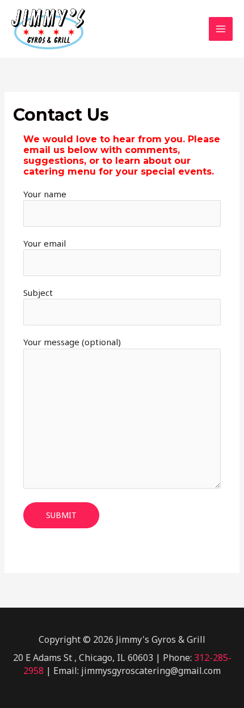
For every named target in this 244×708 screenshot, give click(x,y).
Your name (44, 194)
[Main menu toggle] (221, 29)
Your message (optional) (72, 341)
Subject (38, 292)
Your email (44, 243)
